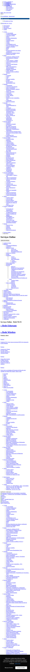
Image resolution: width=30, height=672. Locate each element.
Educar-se (8, 409)
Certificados (6, 319)
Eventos (8, 423)
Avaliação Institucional (11, 393)
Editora (5, 381)
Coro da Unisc (9, 471)
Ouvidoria (8, 398)
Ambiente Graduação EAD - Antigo (11, 314)
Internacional (12, 16)
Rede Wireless (9, 299)
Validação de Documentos (9, 317)
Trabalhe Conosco (7, 28)
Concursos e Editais (10, 394)
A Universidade (9, 391)
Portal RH (5, 373)
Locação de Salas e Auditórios (10, 316)
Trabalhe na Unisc (10, 399)
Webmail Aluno (9, 302)
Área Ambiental (9, 392)
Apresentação (9, 426)
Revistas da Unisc (7, 306)
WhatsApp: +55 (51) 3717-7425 (13, 489)
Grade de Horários (7, 292)
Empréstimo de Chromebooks (17, 271)
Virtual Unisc (9, 456)
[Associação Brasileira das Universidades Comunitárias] (13, 493)
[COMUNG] (15, 495)
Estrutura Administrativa (11, 397)
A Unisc (5, 389)
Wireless (13, 281)
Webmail (5, 301)
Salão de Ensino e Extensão (12, 429)
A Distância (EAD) (10, 404)
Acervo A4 (13, 249)
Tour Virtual (6, 27)
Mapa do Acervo (15, 287)
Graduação (8, 412)
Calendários (6, 290)
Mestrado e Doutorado (11, 413)
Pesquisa (5, 416)
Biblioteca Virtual (10, 248)
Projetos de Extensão (10, 432)
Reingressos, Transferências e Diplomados (15, 442)
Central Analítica (7, 380)
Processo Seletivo (7, 436)
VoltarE (5, 377)
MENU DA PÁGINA (5, 240)
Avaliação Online (7, 243)
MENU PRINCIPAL (5, 503)
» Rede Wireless (8, 332)
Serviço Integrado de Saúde (12, 463)
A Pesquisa (8, 417)
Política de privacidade (8, 387)
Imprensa (5, 382)
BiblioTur (13, 266)
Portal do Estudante (7, 315)
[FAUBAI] (3, 496)
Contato (5, 29)
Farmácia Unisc (9, 466)
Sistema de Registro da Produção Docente (12, 300)
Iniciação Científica (10, 422)
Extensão (5, 424)
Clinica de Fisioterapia (11, 461)
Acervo (12, 256)
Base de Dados (14, 250)
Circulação (13, 258)
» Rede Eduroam (9, 325)
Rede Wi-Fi (8, 454)
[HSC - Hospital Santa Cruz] (7, 499)
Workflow (5, 305)
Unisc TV (5, 386)
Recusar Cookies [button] (9, 667)
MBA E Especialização (11, 441)
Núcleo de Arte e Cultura (11, 473)
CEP (7, 421)
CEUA (7, 419)
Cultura (5, 468)
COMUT (13, 270)
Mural (4, 375)
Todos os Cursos (9, 403)
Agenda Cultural (9, 469)
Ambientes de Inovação (11, 418)
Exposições (13, 286)
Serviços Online (14, 276)
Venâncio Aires (9, 483)
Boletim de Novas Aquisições (17, 268)
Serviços (8, 265)
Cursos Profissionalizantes (12, 408)
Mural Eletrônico (7, 307)
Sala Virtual (6, 312)
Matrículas (8, 428)
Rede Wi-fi (5, 296)
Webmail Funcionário (11, 304)
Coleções (13, 284)
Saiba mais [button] (17, 663)
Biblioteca (5, 244)
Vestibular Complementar (11, 438)
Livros (13, 260)
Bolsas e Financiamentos (11, 443)
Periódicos (14, 261)
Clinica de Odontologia (11, 462)
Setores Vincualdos (10, 431)
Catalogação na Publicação (17, 269)
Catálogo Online (7, 291)
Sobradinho (8, 482)
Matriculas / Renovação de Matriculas (11, 294)
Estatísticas (8, 255)
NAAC (5, 376)
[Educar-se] (3, 500)
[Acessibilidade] (5, 16)
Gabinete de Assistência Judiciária (13, 464)
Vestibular (8, 437)
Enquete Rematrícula (8, 311)
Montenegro (9, 480)
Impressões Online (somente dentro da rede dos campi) (15, 295)
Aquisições (8, 246)
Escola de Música (10, 472)
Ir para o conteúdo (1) (8, 1)
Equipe (7, 254)
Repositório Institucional (16, 251)
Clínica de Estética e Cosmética (13, 467)
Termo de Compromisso (11, 310)
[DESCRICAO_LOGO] (6, 23)
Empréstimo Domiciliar (16, 272)
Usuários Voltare (14, 280)
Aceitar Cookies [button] (21, 667)
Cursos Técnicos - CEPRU (12, 407)
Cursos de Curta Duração (11, 411)
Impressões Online (10, 458)
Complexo (13, 285)
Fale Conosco (9, 289)
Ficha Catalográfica (10, 263)
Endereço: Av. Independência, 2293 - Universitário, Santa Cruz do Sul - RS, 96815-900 (17, 486)
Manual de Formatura (11, 451)
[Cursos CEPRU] (5, 501)
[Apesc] (2, 498)
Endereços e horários (10, 253)
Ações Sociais (9, 433)
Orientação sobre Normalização (18, 275)
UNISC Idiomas (7, 385)
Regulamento (9, 264)
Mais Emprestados (15, 259)
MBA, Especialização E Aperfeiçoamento (15, 414)
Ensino (4, 402)
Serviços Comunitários (8, 459)
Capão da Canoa (9, 479)
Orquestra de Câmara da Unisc (13, 474)
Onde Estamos (6, 25)
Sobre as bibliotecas (10, 282)
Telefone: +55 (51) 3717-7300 (12, 488)
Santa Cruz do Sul (10, 478)
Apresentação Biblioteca (11, 245)
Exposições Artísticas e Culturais (18, 274)
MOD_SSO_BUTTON (6, 12)
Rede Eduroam (9, 297)
